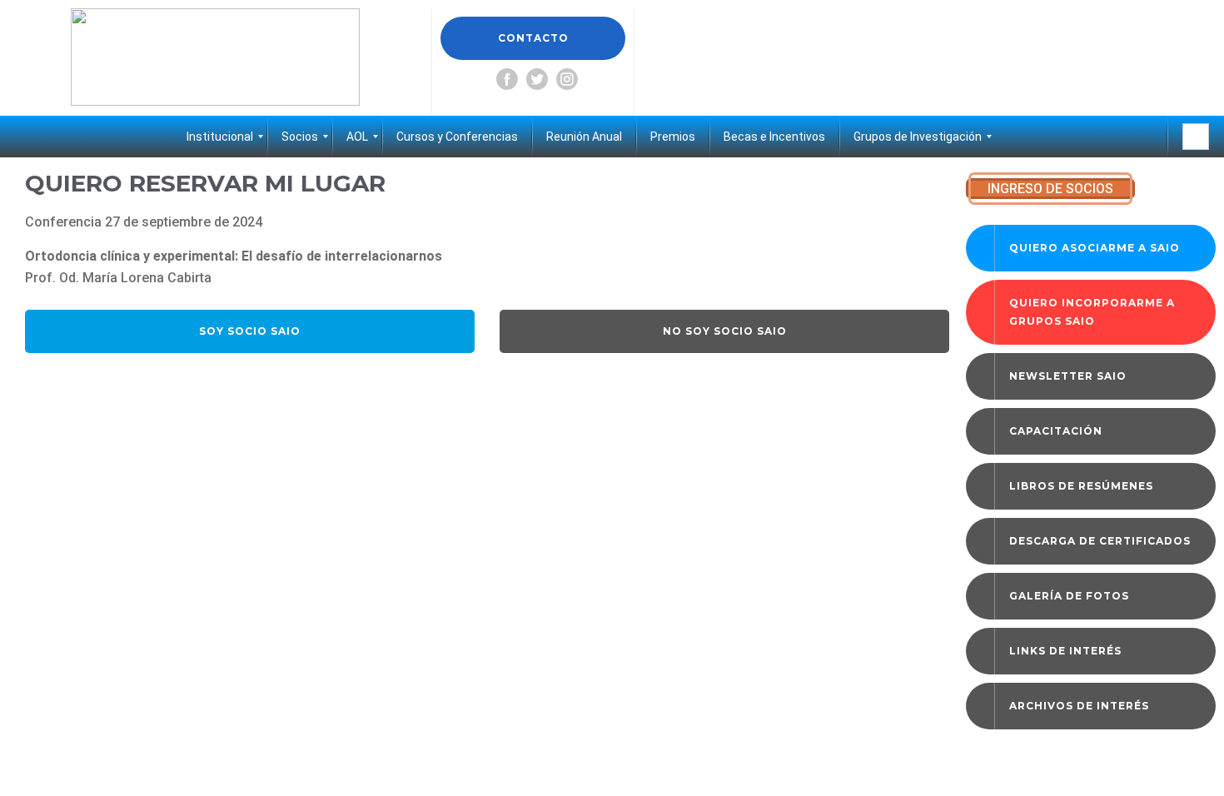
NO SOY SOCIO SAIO (725, 331)
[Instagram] (567, 79)
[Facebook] (507, 79)
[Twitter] (537, 79)
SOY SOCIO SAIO (250, 331)
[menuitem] (219, 136)
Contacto (533, 38)
